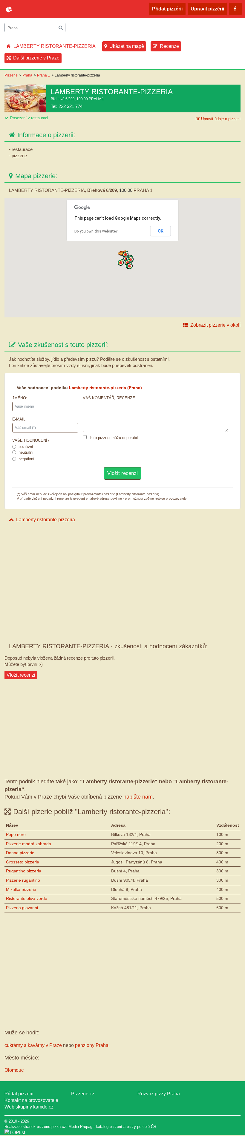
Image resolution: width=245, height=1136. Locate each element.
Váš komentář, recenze (109, 398)
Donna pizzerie (20, 852)
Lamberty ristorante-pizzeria (45, 519)
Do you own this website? (96, 231)
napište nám (138, 797)
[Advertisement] (122, 572)
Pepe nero (16, 834)
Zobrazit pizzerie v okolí (215, 325)
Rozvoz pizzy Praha (158, 1093)
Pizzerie (11, 75)
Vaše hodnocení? (30, 440)
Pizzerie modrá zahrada (28, 843)
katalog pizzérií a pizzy (116, 1126)
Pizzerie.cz (82, 1093)
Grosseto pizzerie (22, 862)
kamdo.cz (43, 1106)
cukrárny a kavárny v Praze (33, 1045)
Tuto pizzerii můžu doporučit (113, 437)
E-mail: (19, 419)
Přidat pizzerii (18, 1093)
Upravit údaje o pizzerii (221, 119)
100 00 (125, 190)
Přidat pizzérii (167, 8)
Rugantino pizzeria (23, 871)
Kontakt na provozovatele (31, 1100)
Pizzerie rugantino (23, 880)
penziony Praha (91, 1045)
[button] (121, 262)
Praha (27, 75)
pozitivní (26, 446)
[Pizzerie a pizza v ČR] (14, 1132)
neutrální (26, 452)
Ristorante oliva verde (26, 898)
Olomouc (14, 1070)
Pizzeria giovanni (22, 907)
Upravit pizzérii (207, 8)
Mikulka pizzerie (21, 889)
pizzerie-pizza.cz (40, 9)
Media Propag (80, 1126)
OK (160, 231)
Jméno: (19, 398)
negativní (26, 459)
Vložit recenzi (21, 675)
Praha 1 (43, 75)
